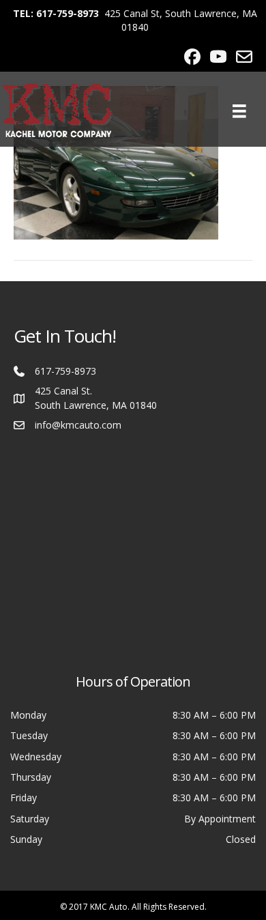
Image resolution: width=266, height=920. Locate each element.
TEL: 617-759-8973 (56, 13)
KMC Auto (109, 906)
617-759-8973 (65, 370)
